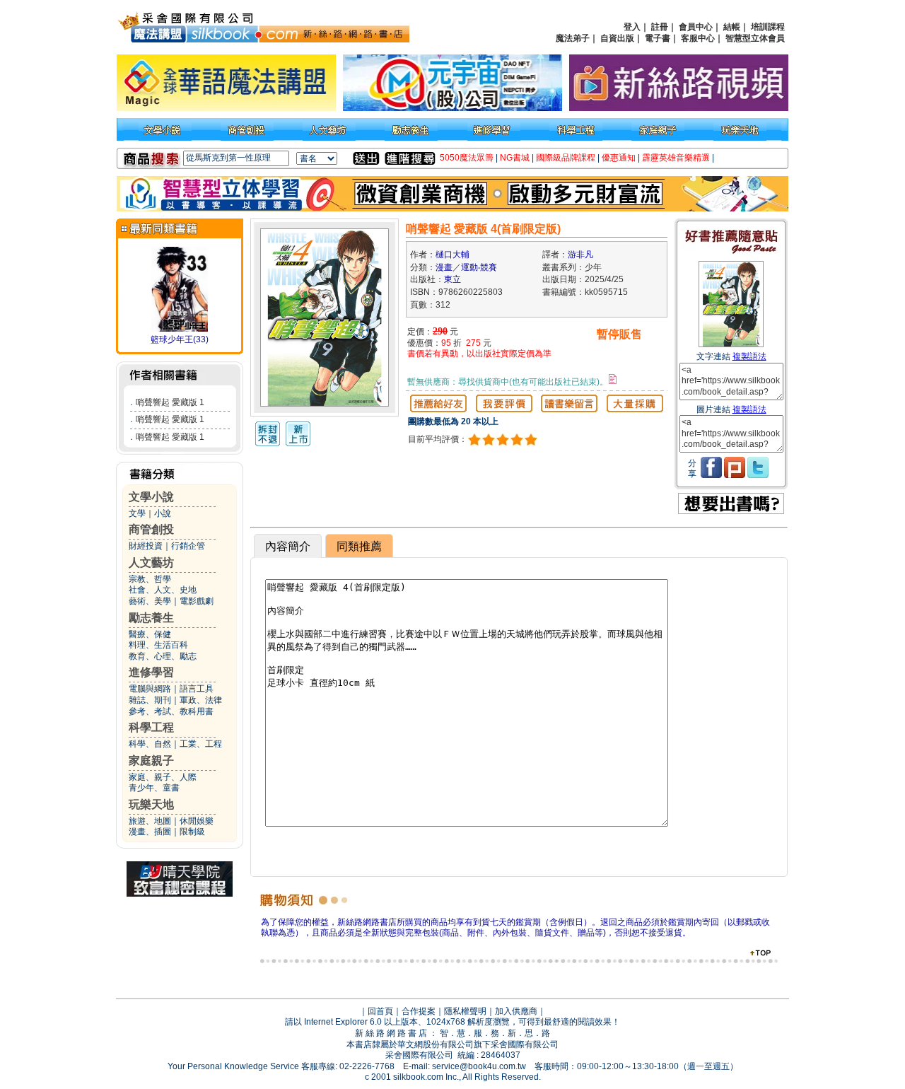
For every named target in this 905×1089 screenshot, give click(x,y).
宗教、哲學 (150, 579)
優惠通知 (619, 158)
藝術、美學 (150, 601)
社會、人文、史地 (163, 590)
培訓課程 (768, 27)
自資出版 (617, 38)
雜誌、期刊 (150, 700)
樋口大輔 (452, 255)
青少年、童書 (154, 788)
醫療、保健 (150, 634)
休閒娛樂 (197, 821)
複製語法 (749, 356)
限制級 (192, 832)
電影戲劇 (197, 601)
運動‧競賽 (479, 267)
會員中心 (696, 27)
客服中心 (698, 38)
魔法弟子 (573, 38)
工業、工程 (201, 744)
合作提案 (419, 1011)
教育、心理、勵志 (163, 656)
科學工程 (151, 727)
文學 (137, 513)
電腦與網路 (150, 689)
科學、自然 (150, 744)
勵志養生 (151, 618)
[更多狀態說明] (612, 379)
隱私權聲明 (465, 1011)
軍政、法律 (201, 700)
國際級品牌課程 (565, 158)
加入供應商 (516, 1011)
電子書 (657, 38)
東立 (452, 279)
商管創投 (151, 529)
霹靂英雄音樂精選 (676, 158)
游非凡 (580, 255)
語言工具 (197, 689)
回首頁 (380, 1011)
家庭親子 (151, 761)
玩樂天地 (151, 804)
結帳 (731, 27)
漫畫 (444, 267)
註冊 (659, 27)
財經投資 (146, 546)
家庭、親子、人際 (163, 777)
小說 (162, 513)
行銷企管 (188, 546)
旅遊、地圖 (150, 821)
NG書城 (515, 158)
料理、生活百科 (158, 645)
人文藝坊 (151, 563)
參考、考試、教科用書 (171, 711)
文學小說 (151, 497)
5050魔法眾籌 (467, 158)
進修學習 (151, 672)
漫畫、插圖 (150, 832)
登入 (632, 27)
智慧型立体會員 (755, 38)
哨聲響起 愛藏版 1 (170, 402)
